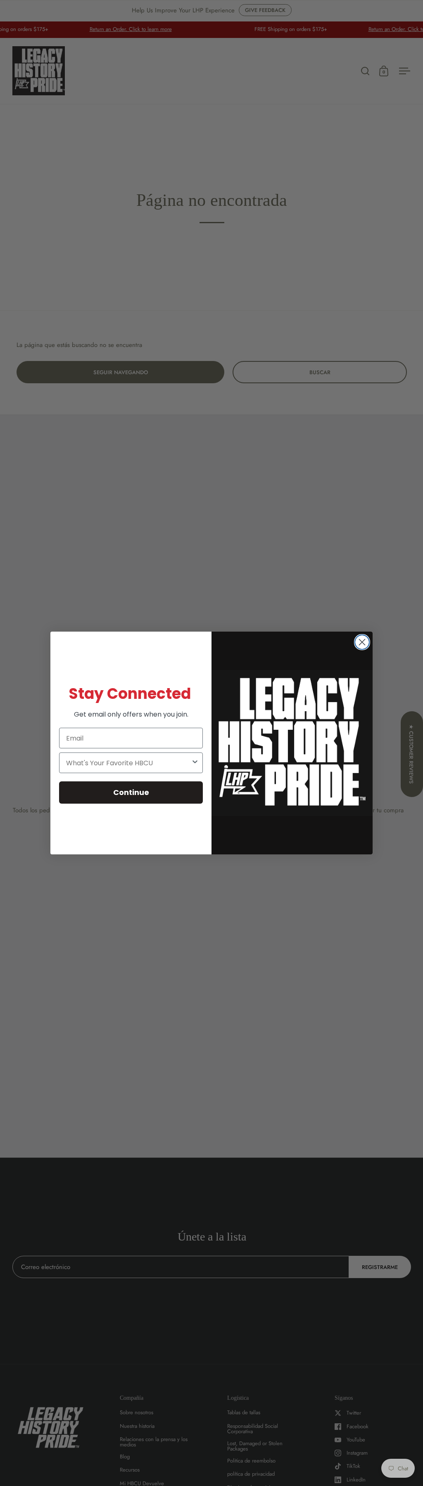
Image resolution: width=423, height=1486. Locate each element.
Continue (131, 792)
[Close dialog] (362, 642)
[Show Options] (195, 763)
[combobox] (128, 763)
